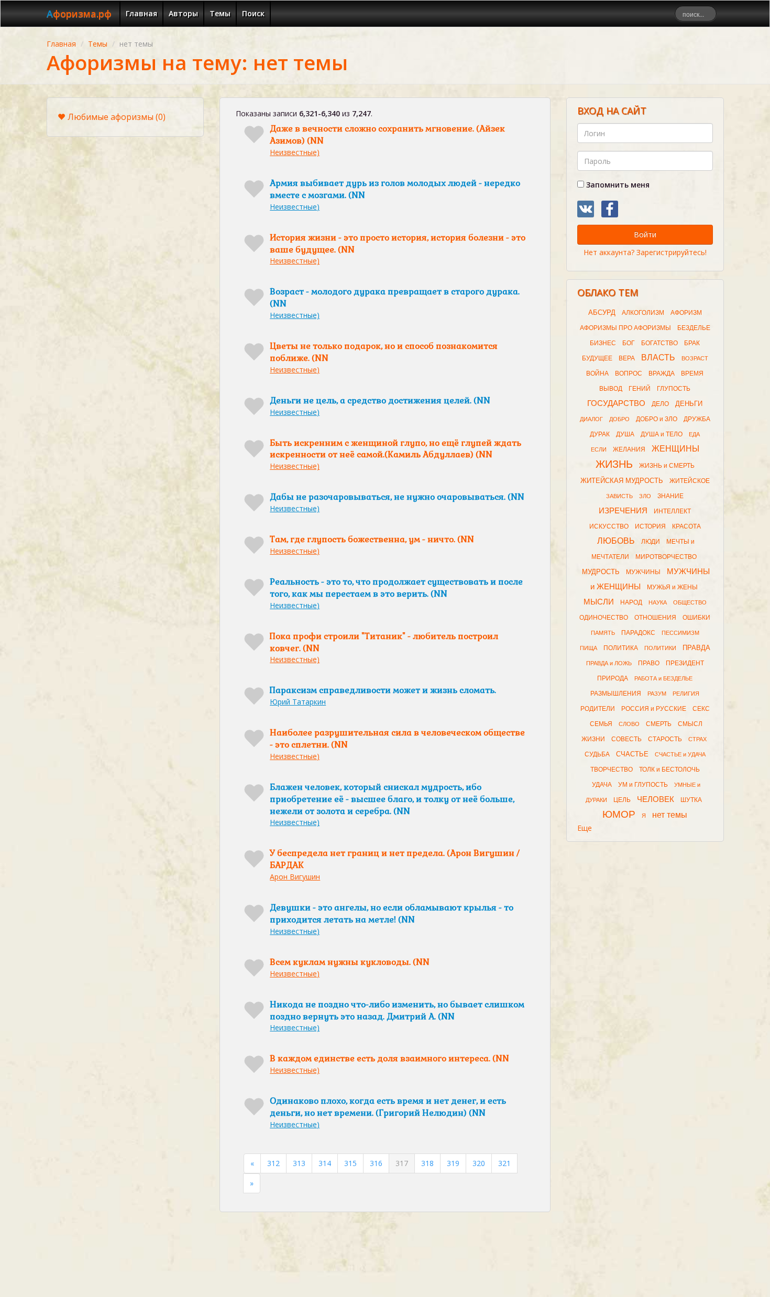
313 (299, 1163)
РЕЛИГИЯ (686, 693)
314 (324, 1163)
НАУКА (657, 602)
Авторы (183, 13)
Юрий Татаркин (298, 702)
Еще (584, 828)
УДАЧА (602, 784)
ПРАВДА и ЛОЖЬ (609, 663)
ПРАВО (648, 663)
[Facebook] (609, 209)
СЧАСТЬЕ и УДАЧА (680, 754)
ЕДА (694, 434)
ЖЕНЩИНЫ (675, 448)
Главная (141, 13)
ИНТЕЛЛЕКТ (672, 511)
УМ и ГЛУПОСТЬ (643, 784)
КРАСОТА (686, 526)
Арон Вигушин (295, 877)
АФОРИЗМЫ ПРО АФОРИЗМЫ (625, 328)
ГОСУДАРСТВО (616, 403)
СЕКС (701, 708)
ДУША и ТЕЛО (662, 434)
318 (427, 1163)
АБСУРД (601, 312)
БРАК (692, 343)
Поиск (253, 13)
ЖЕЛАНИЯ (629, 449)
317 (401, 1163)
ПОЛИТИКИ (660, 648)
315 (350, 1163)
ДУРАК (600, 434)
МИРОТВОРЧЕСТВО (666, 556)
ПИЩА (588, 648)
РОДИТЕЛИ (597, 708)
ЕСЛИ (599, 449)
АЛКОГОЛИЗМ (643, 312)
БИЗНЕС (603, 343)
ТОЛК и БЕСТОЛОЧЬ (669, 769)
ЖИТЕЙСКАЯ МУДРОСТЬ (621, 481)
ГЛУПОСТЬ (673, 388)
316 (376, 1163)
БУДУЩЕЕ (597, 358)
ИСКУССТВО (609, 526)
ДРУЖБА (697, 419)
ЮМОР (618, 814)
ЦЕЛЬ (622, 800)
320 (478, 1163)
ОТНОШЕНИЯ (655, 617)
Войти (645, 234)
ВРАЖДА (661, 373)
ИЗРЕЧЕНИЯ (623, 511)
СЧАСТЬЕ (632, 754)
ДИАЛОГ (591, 419)
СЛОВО (629, 724)
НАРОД (631, 602)
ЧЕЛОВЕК (655, 799)
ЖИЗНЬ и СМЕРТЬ (667, 465)
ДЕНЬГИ (688, 404)
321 (504, 1163)
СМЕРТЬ (659, 724)
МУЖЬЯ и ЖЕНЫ (672, 587)
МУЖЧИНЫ (643, 572)
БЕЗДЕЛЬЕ (693, 328)
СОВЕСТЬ (626, 739)
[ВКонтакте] (585, 209)
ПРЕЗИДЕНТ (685, 663)
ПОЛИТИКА (620, 648)
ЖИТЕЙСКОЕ (689, 481)
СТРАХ (697, 739)
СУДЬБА (597, 754)
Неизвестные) (295, 152)
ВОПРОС (628, 373)
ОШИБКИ (696, 617)
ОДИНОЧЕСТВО (603, 617)
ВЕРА (627, 358)
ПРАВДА (696, 648)
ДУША (625, 434)
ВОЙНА (597, 373)
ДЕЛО (660, 404)
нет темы (669, 814)
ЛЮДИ (650, 541)
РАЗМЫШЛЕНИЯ (615, 693)
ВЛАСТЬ (658, 357)
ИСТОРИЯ (650, 526)
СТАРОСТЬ (665, 739)
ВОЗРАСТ (694, 358)
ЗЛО (645, 496)
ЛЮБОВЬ (616, 540)
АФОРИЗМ (686, 312)
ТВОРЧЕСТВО (611, 769)
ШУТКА (691, 800)
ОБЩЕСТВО (690, 602)
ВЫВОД (610, 388)
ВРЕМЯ (692, 373)
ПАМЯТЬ (603, 633)
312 (273, 1163)
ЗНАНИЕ (670, 496)
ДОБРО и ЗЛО (656, 419)
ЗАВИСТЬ (619, 496)
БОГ (628, 343)
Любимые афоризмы (117, 117)
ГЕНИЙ (640, 388)
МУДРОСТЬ (601, 572)
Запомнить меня (617, 185)
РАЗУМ (656, 693)
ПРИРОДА (612, 678)
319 (453, 1163)
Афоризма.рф (79, 13)
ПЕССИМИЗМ (680, 633)
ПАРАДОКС (638, 632)
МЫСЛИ (599, 602)
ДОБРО (619, 419)
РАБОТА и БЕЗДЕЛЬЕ (663, 678)
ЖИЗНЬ (614, 464)
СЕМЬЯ (601, 724)
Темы (220, 13)
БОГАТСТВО (659, 343)
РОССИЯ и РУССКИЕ (653, 708)
